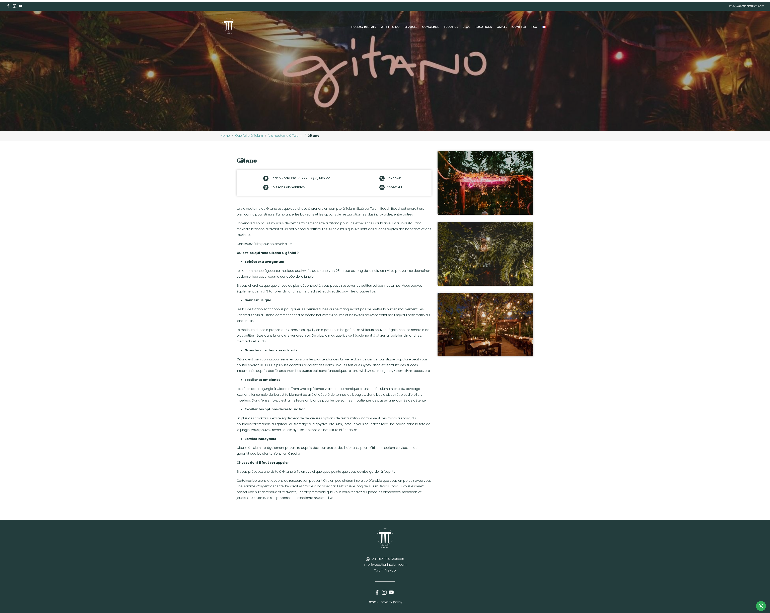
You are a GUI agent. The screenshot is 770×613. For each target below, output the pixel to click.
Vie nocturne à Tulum (285, 135)
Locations (483, 27)
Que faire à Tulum (249, 135)
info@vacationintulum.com (746, 6)
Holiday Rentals (363, 27)
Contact (519, 27)
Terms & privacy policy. (385, 602)
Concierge (430, 27)
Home (225, 135)
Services (410, 27)
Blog (467, 27)
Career (502, 27)
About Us (451, 27)
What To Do (390, 27)
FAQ (534, 27)
